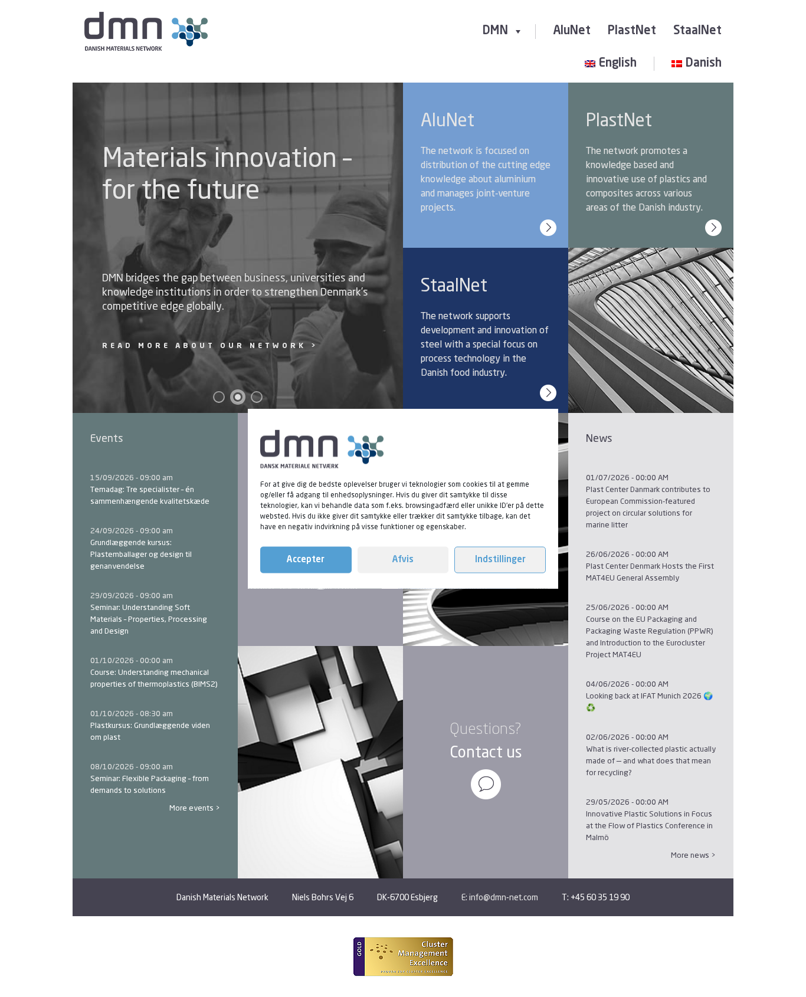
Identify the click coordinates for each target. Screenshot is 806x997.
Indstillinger (500, 559)
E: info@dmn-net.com (499, 897)
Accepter (306, 559)
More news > (693, 855)
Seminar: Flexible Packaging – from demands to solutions (149, 784)
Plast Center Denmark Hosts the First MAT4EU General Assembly (650, 571)
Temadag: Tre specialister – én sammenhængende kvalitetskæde (149, 495)
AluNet (572, 31)
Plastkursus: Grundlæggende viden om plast (150, 731)
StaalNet (697, 31)
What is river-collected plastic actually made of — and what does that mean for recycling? (651, 760)
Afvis (403, 559)
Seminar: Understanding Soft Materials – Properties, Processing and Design (148, 618)
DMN (495, 31)
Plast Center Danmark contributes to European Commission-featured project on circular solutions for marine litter (648, 506)
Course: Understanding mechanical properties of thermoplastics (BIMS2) (154, 677)
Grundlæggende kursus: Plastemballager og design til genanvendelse (141, 553)
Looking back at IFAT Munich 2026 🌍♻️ (649, 701)
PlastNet (632, 31)
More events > (194, 807)
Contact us (486, 752)
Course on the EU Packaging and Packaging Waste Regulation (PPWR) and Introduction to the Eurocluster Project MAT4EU (649, 636)
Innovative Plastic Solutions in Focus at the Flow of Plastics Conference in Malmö (649, 825)
